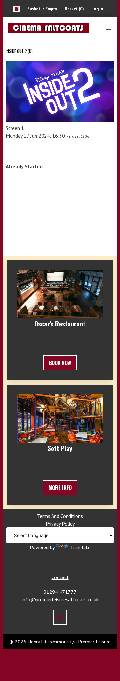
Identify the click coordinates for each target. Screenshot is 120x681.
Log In (97, 8)
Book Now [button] (60, 363)
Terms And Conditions (60, 516)
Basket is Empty (42, 8)
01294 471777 (60, 592)
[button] (16, 9)
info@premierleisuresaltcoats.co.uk (60, 599)
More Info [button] (60, 487)
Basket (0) (74, 8)
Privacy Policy (60, 523)
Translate (80, 547)
